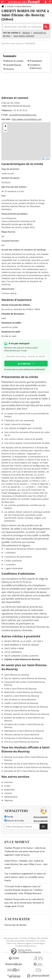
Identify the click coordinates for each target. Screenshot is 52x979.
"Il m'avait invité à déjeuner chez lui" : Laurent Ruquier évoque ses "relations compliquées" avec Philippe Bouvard (23, 890)
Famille (9, 817)
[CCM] (13, 958)
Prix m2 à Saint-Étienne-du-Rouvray (21, 741)
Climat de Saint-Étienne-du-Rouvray (21, 710)
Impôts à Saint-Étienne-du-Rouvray (21, 703)
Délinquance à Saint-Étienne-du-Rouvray (24, 730)
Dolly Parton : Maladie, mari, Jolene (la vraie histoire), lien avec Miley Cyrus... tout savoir (26, 864)
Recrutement (43, 938)
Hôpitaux (8, 800)
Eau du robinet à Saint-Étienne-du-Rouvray (25, 678)
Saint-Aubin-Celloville (23, 35)
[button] (5, 126)
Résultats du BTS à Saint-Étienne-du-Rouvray (26, 771)
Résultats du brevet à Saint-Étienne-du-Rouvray (27, 767)
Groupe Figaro (39, 943)
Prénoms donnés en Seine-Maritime (21, 734)
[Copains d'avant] (13, 970)
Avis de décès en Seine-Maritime (20, 699)
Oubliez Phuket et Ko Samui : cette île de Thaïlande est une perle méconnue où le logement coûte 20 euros (24, 851)
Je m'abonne (24, 363)
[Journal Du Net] (38, 958)
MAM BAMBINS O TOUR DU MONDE (21, 644)
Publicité (32, 938)
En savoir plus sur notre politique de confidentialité (24, 369)
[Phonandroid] (38, 976)
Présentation (36, 60)
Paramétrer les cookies (36, 941)
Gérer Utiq (12, 943)
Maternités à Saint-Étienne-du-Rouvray (23, 692)
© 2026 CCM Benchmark (26, 946)
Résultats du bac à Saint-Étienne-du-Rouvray (26, 763)
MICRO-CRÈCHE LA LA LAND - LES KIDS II (23, 641)
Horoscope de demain (15, 925)
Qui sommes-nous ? (12, 938)
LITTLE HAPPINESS (13, 652)
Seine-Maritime (23, 6)
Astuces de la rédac (15, 821)
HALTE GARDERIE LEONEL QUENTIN (21, 655)
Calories (8, 793)
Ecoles (7, 785)
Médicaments (10, 796)
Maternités (9, 789)
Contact (24, 938)
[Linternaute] (13, 964)
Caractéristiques (13, 64)
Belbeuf (26, 32)
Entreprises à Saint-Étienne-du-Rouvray (23, 738)
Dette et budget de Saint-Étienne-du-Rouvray (26, 706)
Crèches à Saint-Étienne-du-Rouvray (22, 659)
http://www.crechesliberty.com (27, 119)
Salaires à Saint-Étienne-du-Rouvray (21, 695)
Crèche (10, 6)
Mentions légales (24, 943)
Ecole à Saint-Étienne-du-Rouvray (20, 688)
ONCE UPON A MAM (14, 648)
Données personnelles (16, 941)
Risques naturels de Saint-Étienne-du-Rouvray (26, 714)
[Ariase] (13, 975)
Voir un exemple (41, 817)
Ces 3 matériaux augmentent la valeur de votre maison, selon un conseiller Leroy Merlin (25, 877)
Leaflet (47, 159)
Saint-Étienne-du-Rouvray (16, 674)
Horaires (9, 68)
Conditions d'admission (36, 66)
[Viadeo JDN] (38, 970)
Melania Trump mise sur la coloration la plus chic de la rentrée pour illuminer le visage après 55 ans (24, 902)
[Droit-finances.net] (38, 964)
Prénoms (8, 782)
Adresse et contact (14, 60)
